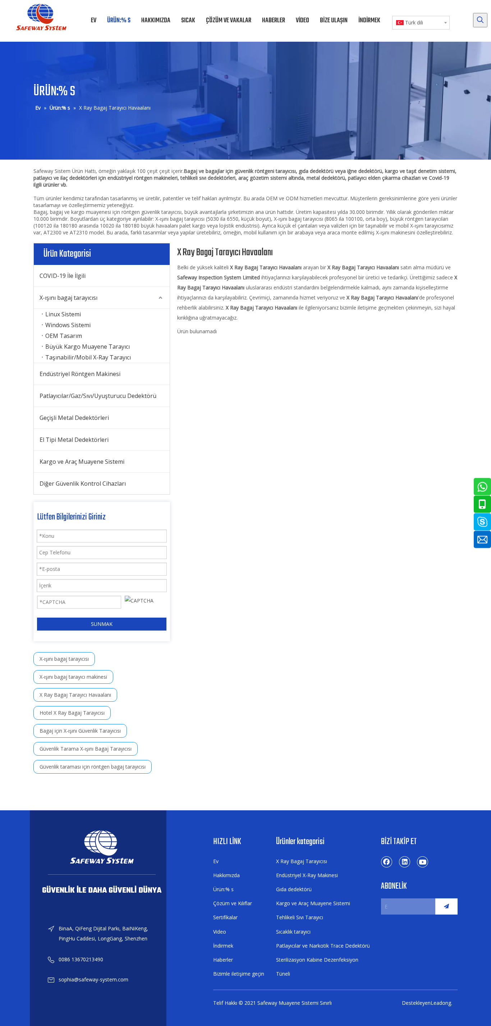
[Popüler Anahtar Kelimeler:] (480, 20)
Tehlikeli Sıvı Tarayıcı (299, 917)
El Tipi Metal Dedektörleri (74, 440)
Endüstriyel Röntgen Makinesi (80, 374)
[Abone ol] (446, 906)
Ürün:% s (223, 889)
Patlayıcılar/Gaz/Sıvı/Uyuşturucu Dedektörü (98, 396)
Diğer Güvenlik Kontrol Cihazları (83, 483)
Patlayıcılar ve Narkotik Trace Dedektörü (323, 945)
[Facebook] (387, 861)
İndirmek (223, 945)
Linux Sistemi (63, 314)
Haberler (223, 959)
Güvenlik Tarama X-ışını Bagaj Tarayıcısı (86, 748)
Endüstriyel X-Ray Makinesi (307, 875)
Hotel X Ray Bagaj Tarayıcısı (72, 712)
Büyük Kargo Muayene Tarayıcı (87, 347)
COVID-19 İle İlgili (63, 276)
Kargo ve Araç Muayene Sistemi (82, 462)
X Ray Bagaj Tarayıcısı (301, 861)
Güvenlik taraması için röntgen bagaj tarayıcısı (93, 766)
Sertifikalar (225, 917)
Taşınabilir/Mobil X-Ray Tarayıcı (88, 357)
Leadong (441, 1002)
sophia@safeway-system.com (93, 979)
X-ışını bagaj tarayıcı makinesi (73, 676)
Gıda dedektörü (294, 889)
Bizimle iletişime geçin (238, 973)
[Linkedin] (404, 861)
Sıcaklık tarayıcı (293, 931)
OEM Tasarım (63, 336)
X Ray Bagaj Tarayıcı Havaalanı (75, 694)
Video (219, 931)
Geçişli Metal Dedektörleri (74, 418)
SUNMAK (102, 623)
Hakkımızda (226, 875)
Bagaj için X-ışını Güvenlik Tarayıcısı (80, 730)
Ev (216, 861)
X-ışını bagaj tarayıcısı (68, 298)
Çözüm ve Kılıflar (232, 903)
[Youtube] (422, 861)
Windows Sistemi (68, 325)
